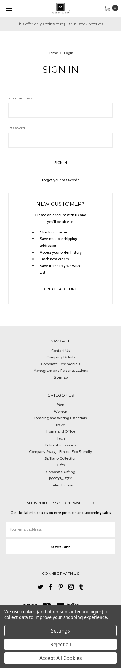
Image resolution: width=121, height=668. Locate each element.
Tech (60, 438)
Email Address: (21, 98)
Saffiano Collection (60, 458)
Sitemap (61, 377)
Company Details (60, 357)
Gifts (61, 465)
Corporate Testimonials (60, 364)
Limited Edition (60, 485)
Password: (17, 128)
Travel (60, 424)
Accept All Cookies (60, 658)
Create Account (60, 289)
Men (60, 404)
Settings (60, 630)
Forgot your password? (60, 179)
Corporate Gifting (60, 471)
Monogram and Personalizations (61, 370)
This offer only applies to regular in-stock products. (60, 24)
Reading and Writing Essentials (60, 418)
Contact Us (60, 350)
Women (60, 411)
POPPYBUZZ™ (60, 478)
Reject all (60, 644)
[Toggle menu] (8, 8)
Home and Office (60, 431)
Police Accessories (60, 445)
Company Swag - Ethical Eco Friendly (60, 451)
